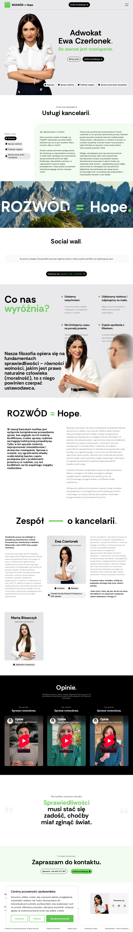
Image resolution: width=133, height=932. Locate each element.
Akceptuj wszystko (59, 918)
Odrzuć (37, 918)
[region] (42, 906)
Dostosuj (19, 918)
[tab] (11, 138)
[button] (126, 4)
